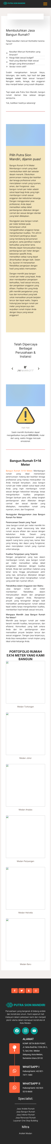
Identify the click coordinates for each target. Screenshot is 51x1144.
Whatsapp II (31, 1083)
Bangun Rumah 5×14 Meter (19, 471)
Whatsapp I (31, 1066)
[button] (12, 368)
